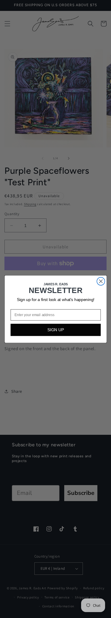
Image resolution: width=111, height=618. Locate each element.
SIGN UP (55, 329)
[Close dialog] (101, 281)
